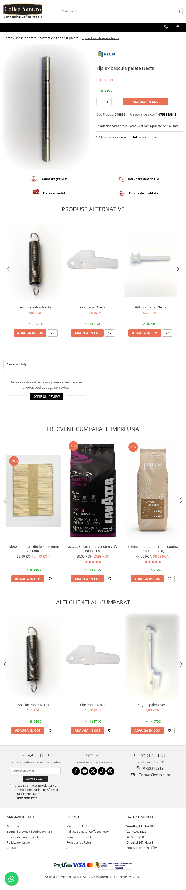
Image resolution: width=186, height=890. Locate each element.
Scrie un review (46, 396)
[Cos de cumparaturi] (178, 27)
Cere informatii (147, 137)
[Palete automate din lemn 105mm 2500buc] (33, 491)
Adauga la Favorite (113, 137)
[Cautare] (178, 11)
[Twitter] (93, 771)
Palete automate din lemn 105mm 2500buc (33, 548)
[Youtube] (84, 771)
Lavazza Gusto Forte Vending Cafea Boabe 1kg (93, 548)
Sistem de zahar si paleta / (60, 38)
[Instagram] (110, 771)
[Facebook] (76, 771)
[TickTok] (102, 771)
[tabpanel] (46, 107)
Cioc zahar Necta (93, 307)
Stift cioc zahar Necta (150, 307)
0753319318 (153, 768)
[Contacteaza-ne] (166, 27)
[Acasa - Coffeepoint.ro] (26, 11)
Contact (12, 848)
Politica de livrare (18, 842)
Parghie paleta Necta (153, 705)
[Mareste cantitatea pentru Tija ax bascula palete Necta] (114, 101)
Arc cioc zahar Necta (35, 307)
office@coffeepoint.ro (153, 774)
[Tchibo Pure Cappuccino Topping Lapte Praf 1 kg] (152, 491)
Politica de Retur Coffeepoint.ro (87, 831)
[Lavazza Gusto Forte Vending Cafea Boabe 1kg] (92, 491)
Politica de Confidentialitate (27, 796)
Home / (9, 38)
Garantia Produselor (80, 837)
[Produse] (7, 28)
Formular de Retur (78, 842)
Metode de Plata (77, 826)
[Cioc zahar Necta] (92, 261)
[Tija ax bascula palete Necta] (46, 107)
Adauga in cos (145, 101)
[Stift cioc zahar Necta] (150, 261)
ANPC (70, 848)
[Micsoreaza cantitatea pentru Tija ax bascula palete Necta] (99, 101)
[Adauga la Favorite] (52, 333)
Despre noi (14, 826)
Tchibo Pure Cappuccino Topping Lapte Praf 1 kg (152, 548)
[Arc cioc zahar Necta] (35, 261)
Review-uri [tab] (16, 364)
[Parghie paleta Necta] (152, 656)
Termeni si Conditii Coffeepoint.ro (29, 831)
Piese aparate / (27, 38)
